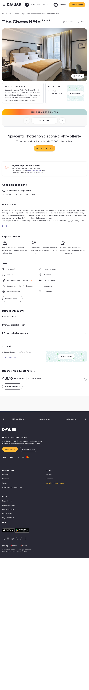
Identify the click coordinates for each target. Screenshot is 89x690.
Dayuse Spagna (7, 514)
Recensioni (5, 479)
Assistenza (49, 479)
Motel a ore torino (70, 419)
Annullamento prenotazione (55, 483)
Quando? (46, 120)
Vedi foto (79, 76)
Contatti (49, 475)
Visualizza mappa (75, 93)
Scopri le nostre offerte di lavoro (12, 487)
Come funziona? (9, 316)
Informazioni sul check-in (13, 325)
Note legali (5, 552)
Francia (5, 14)
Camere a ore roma (44, 419)
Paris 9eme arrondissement (36, 14)
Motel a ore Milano (18, 419)
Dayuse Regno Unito (8, 505)
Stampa (4, 483)
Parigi (23, 14)
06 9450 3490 (11, 357)
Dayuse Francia (7, 501)
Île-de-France (14, 14)
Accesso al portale (28, 449)
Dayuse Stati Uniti (8, 509)
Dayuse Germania (8, 518)
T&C (33, 552)
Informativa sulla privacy (20, 552)
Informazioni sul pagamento (15, 333)
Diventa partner (10, 449)
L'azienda (5, 475)
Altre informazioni (12, 299)
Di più (4, 226)
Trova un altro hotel (44, 148)
